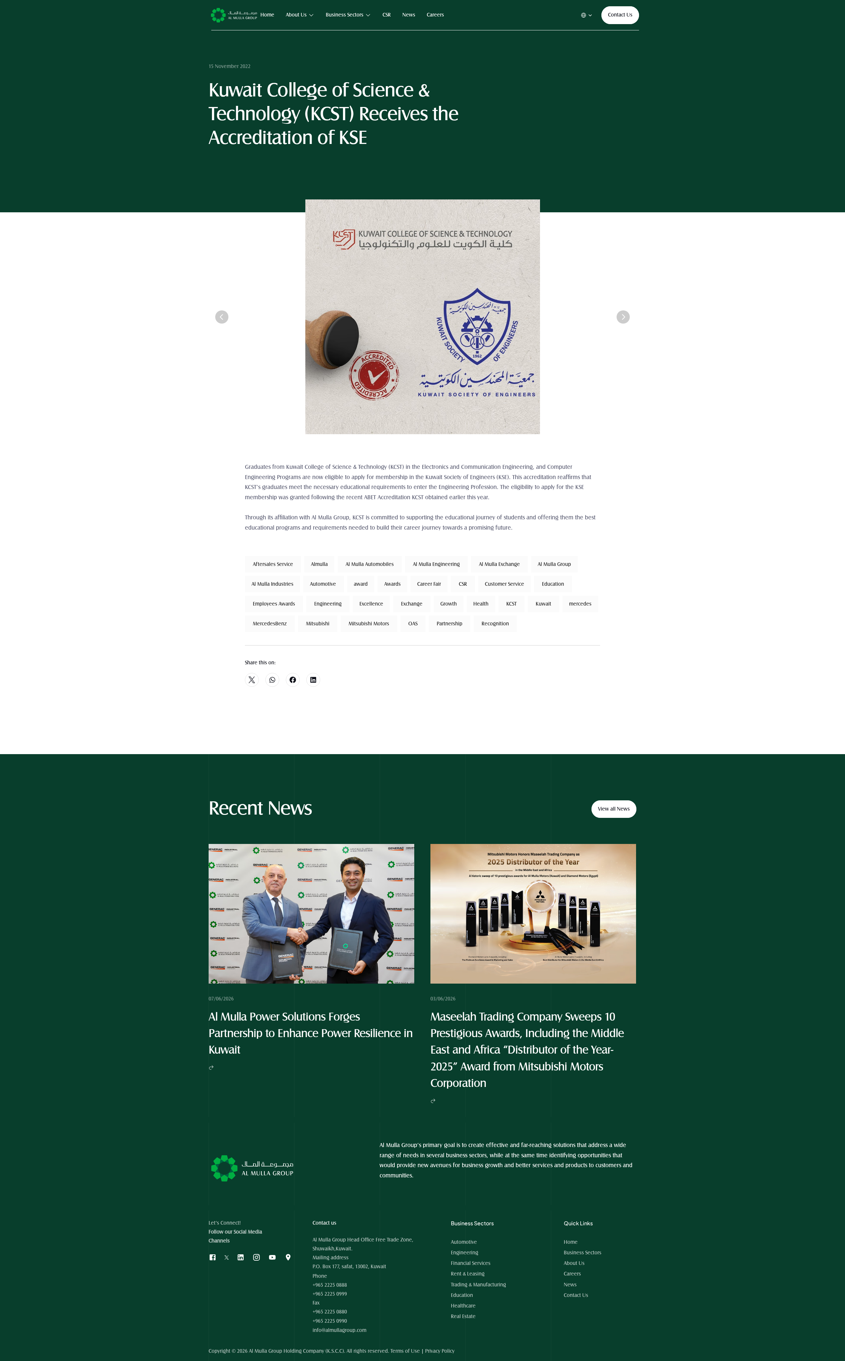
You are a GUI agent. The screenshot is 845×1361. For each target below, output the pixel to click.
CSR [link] (387, 15)
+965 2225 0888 (330, 1285)
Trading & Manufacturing (478, 1284)
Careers (572, 1274)
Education (462, 1295)
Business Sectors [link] (344, 15)
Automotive (464, 1242)
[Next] (623, 317)
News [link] (408, 15)
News (570, 1284)
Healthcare (463, 1306)
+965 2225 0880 (330, 1311)
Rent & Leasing (468, 1274)
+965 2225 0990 (330, 1321)
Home (571, 1242)
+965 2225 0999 (330, 1294)
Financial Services (470, 1263)
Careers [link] (435, 15)
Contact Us (576, 1295)
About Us (574, 1263)
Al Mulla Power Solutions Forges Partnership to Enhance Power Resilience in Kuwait (312, 1034)
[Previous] (221, 317)
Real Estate (463, 1316)
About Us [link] (296, 15)
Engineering (464, 1252)
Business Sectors (582, 1252)
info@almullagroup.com (339, 1330)
